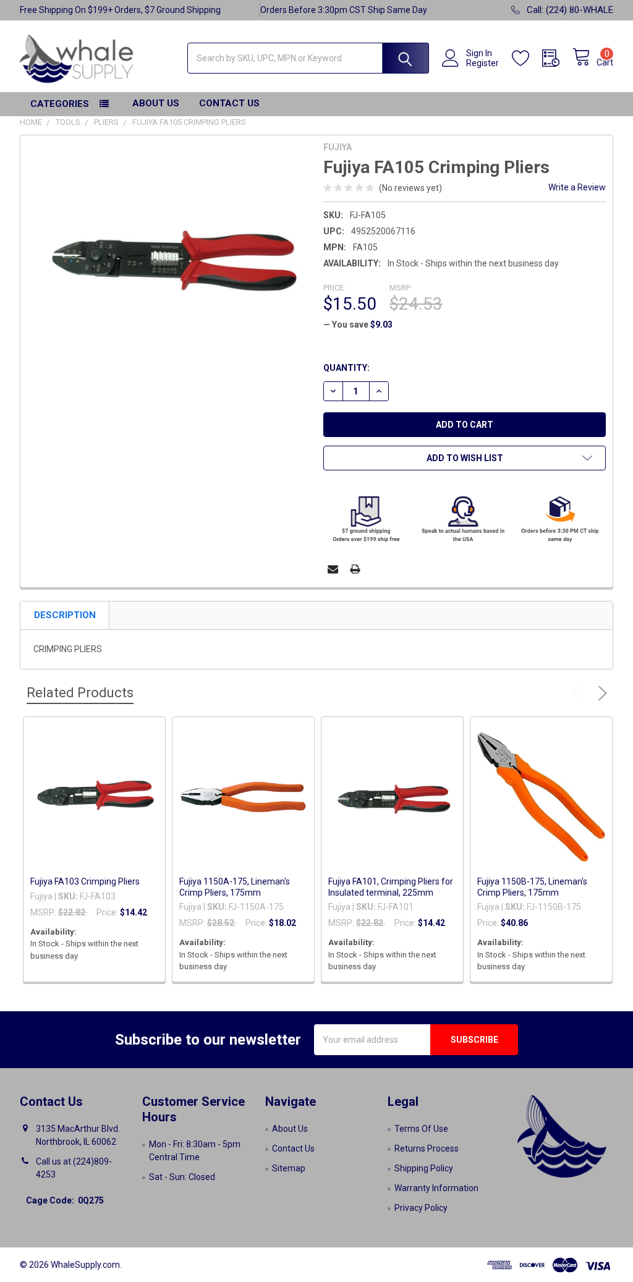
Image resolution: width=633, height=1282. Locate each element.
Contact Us (229, 103)
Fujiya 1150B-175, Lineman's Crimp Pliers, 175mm (532, 887)
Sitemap (288, 1168)
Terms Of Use (421, 1129)
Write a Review (577, 187)
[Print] (355, 569)
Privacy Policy (421, 1208)
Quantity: (346, 368)
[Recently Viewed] (557, 58)
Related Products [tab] (80, 692)
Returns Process (426, 1148)
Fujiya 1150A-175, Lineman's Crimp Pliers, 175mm (234, 887)
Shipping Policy (423, 1168)
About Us (155, 103)
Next (600, 693)
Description (65, 615)
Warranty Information (436, 1188)
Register (482, 63)
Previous (579, 693)
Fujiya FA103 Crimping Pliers (85, 881)
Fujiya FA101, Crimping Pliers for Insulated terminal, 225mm (390, 887)
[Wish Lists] (527, 58)
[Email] (332, 569)
